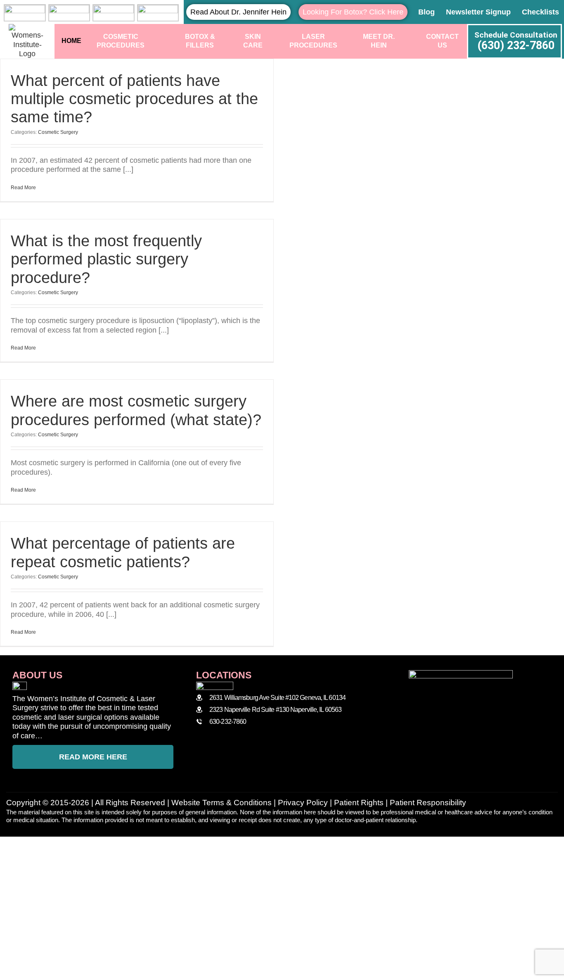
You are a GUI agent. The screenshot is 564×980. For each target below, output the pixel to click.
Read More (23, 187)
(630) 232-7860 (516, 45)
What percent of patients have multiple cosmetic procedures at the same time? (134, 99)
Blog (426, 12)
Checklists (540, 12)
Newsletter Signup (478, 12)
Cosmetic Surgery (58, 132)
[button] (282, 844)
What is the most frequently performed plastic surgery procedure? (106, 259)
